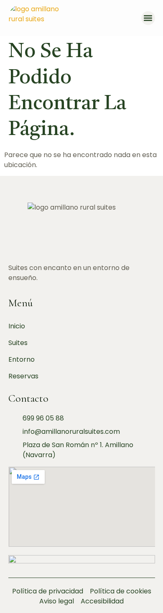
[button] (148, 18)
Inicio (16, 326)
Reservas (23, 376)
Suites (18, 343)
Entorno (21, 359)
